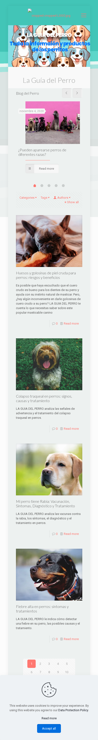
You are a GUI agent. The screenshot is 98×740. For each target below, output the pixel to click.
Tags (44, 197)
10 (66, 672)
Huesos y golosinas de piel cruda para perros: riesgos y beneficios (46, 275)
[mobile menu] (84, 15)
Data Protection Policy (73, 710)
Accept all (49, 728)
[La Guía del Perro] (49, 15)
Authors (62, 197)
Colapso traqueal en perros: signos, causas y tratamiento (44, 398)
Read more (71, 323)
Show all (73, 202)
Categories (27, 197)
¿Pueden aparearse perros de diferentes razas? (42, 152)
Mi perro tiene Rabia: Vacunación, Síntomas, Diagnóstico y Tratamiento (45, 503)
